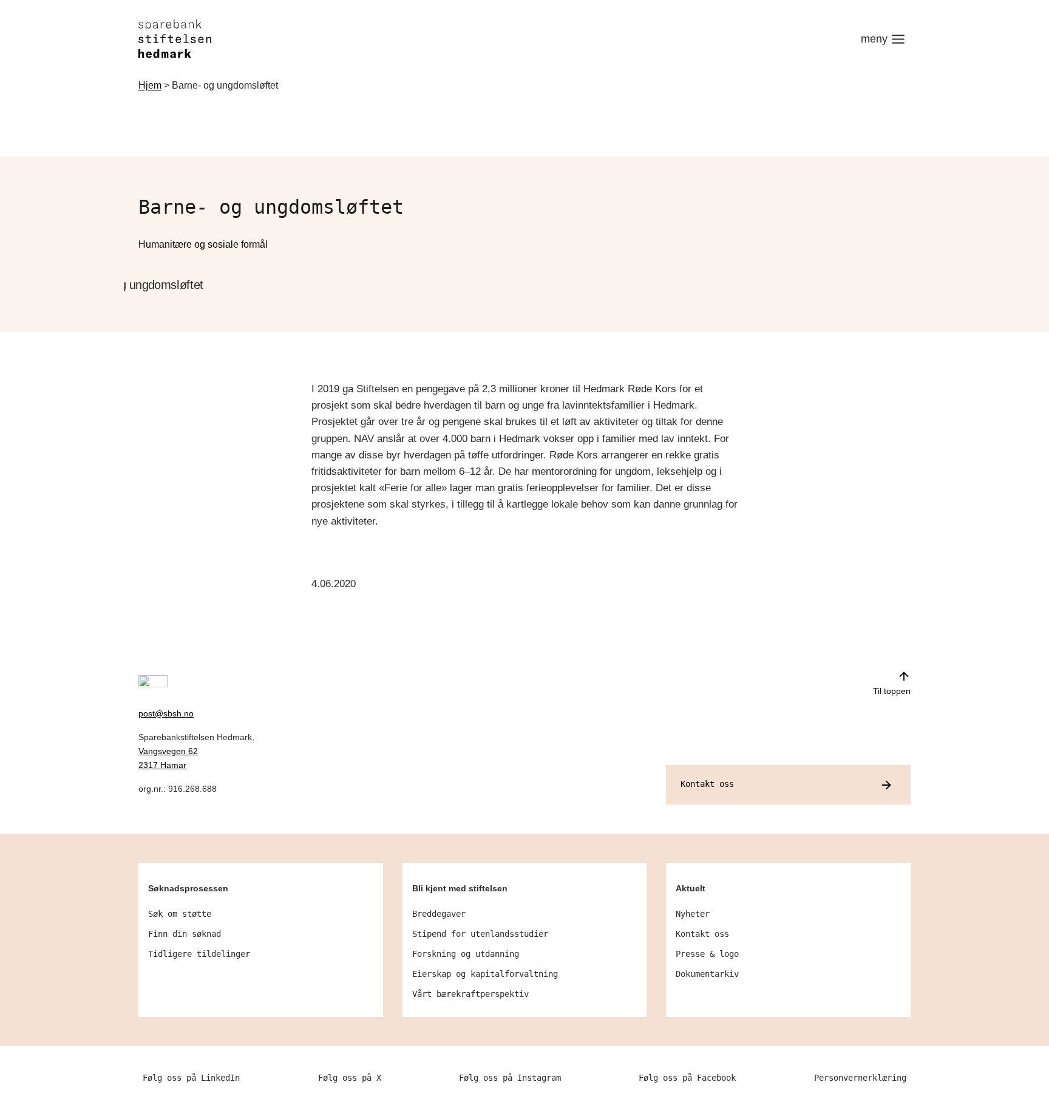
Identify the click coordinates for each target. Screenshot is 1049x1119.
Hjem (149, 85)
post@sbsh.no (166, 713)
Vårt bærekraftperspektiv (470, 994)
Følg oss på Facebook (687, 1078)
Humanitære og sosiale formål (203, 244)
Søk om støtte (179, 914)
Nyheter (693, 914)
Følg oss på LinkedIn (191, 1078)
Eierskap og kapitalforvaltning (485, 974)
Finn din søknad (184, 934)
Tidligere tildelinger (199, 954)
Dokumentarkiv (707, 974)
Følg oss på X (349, 1078)
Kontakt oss (702, 934)
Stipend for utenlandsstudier (480, 934)
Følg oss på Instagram (510, 1078)
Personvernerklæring (860, 1078)
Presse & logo (707, 954)
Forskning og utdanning (465, 954)
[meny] (883, 39)
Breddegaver (439, 914)
